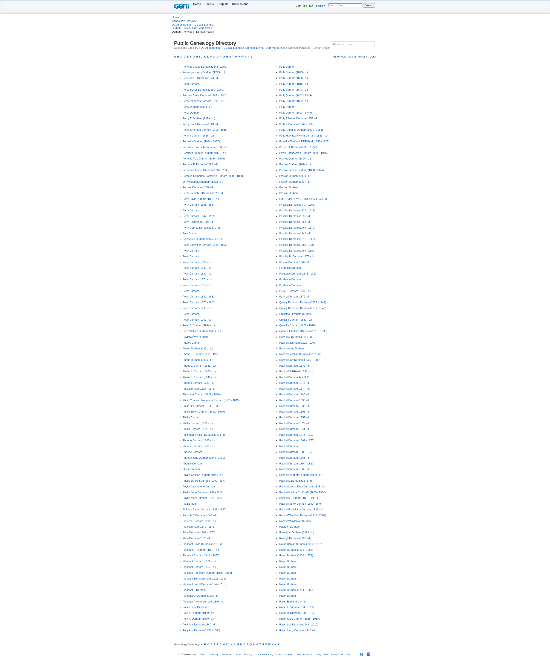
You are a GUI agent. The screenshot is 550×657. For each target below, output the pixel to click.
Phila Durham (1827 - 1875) (199, 388)
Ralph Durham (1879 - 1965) (296, 549)
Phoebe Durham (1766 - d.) (199, 446)
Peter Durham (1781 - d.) (197, 319)
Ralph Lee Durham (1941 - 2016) (298, 624)
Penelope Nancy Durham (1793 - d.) (204, 72)
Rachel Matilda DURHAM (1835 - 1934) (302, 492)
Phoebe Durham (192, 452)
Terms (237, 654)
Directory (213, 654)
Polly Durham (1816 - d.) (293, 83)
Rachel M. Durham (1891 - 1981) (298, 497)
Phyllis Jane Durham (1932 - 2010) (203, 492)
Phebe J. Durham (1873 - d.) (199, 371)
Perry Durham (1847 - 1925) (199, 216)
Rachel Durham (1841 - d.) (294, 429)
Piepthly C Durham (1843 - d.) (200, 515)
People (209, 4)
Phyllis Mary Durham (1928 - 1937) (203, 497)
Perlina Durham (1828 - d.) (198, 135)
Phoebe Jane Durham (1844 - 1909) (204, 457)
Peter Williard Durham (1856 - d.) (202, 331)
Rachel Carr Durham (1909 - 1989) (299, 359)
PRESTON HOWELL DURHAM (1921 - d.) (303, 198)
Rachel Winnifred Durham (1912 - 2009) (302, 515)
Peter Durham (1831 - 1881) (199, 296)
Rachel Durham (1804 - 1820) (296, 463)
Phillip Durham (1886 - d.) (198, 423)
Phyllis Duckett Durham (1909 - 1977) (204, 480)
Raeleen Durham (289, 526)
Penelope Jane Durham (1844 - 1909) (205, 66)
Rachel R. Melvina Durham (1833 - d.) (301, 509)
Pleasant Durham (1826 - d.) (199, 561)
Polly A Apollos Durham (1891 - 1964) (301, 129)
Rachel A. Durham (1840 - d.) (296, 336)
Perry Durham (191, 210)
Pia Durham (190, 503)
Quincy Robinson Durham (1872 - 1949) (302, 302)
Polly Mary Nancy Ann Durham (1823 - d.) (303, 135)
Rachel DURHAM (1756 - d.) (296, 371)
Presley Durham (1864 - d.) (295, 158)
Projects (222, 4)
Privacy (248, 654)
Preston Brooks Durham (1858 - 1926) (301, 170)
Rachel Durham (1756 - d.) (294, 457)
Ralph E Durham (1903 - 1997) (297, 607)
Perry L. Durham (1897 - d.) (198, 221)
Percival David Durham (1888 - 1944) (204, 95)
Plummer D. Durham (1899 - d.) (201, 595)
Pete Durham (190, 233)
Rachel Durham (288, 446)
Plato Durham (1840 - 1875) (199, 526)
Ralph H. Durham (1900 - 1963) (297, 613)
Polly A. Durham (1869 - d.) (198, 613)
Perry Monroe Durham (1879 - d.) (202, 227)
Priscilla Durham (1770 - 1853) (297, 204)
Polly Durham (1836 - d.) (293, 78)
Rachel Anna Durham (291, 348)
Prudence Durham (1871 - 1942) (298, 273)
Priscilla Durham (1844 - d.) (295, 233)
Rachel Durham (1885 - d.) (294, 394)
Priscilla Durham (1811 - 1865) (297, 239)
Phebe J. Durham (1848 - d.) (199, 377)
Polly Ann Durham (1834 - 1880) (201, 630)
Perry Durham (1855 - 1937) (199, 204)
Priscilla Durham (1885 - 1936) (297, 244)
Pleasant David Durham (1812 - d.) (203, 544)
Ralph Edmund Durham (293, 601)
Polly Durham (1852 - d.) (293, 101)
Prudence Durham (290, 267)
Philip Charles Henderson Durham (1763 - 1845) (211, 400)
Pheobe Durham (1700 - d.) (199, 382)
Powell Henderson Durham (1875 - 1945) (303, 153)
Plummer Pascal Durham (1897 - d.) (204, 601)
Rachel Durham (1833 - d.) (294, 406)
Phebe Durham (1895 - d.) (198, 359)
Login (319, 6)
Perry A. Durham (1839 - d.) (198, 187)
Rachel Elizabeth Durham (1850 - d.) (300, 474)
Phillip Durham (191, 417)
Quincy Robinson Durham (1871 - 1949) (302, 308)
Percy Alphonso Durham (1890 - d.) (203, 101)
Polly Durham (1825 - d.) (293, 72)
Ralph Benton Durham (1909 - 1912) (300, 544)
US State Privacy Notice (268, 654)
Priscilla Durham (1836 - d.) (295, 216)
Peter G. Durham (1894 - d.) (199, 325)
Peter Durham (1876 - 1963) (199, 302)
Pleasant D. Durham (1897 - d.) (201, 549)
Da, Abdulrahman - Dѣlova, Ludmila (193, 24)
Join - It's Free (304, 6)
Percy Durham (191, 112)
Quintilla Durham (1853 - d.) (295, 319)
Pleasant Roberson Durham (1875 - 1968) (207, 572)
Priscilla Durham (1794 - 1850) (297, 250)
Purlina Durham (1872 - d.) (294, 296)
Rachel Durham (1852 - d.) (294, 417)
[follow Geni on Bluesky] (360, 654)
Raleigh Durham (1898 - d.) (295, 538)
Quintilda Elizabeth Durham (295, 314)
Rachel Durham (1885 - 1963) (296, 452)
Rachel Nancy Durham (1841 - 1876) (300, 503)
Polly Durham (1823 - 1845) (295, 112)
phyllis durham (191, 469)
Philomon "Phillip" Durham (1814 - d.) (204, 434)
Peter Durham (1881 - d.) (197, 273)
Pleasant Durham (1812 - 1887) (201, 555)
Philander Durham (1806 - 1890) (202, 394)
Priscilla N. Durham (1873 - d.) (297, 256)
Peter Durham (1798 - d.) (197, 308)
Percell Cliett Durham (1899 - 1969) (203, 89)
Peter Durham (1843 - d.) (197, 267)
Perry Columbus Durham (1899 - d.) (203, 193)
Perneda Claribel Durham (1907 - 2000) (206, 170)
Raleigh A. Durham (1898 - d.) (296, 532)
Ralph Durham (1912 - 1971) (296, 555)
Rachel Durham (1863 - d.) (294, 469)
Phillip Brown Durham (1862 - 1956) (204, 411)
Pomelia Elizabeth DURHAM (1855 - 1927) (304, 141)
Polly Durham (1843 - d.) (293, 89)
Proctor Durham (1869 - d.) (294, 262)
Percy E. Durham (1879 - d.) (199, 118)
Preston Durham (288, 187)
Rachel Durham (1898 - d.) (294, 400)
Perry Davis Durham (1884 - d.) (201, 198)
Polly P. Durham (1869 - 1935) (296, 124)
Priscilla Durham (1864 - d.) (295, 221)
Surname (226, 654)
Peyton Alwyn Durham (195, 336)
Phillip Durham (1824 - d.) (198, 429)
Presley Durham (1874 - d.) (295, 164)
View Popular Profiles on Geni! (354, 56)
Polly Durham (287, 66)
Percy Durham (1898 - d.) (197, 106)
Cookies (288, 654)
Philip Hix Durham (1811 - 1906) (201, 406)
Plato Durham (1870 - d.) (197, 538)
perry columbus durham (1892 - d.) (203, 181)
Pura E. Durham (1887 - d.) (295, 291)
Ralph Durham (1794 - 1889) (296, 590)
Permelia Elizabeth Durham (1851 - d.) (205, 147)
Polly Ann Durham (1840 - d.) (199, 624)
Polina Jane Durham (195, 607)
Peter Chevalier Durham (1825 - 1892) (205, 244)
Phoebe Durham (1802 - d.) (199, 440)
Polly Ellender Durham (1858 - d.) (298, 118)
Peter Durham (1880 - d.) (197, 262)
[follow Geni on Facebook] (367, 654)
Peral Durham (191, 83)
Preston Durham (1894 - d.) (295, 176)
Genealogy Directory (184, 21)
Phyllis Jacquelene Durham (199, 486)
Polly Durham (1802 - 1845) (295, 95)
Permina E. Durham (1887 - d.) (200, 164)
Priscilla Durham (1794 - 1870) (297, 227)
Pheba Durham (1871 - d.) (198, 348)
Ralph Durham (287, 561)
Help (349, 654)
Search (369, 5)
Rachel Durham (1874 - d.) (294, 388)
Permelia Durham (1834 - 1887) (201, 141)
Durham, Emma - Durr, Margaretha (192, 28)
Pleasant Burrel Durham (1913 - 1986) (205, 578)
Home (197, 4)
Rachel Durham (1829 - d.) (294, 423)
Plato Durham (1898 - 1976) (199, 532)
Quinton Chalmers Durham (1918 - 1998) (303, 331)
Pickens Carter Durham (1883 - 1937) (204, 509)
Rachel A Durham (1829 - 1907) (297, 342)
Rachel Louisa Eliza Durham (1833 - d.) (302, 486)
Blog (318, 654)
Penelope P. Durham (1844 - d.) (201, 78)
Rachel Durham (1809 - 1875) (296, 440)
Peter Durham (191, 250)
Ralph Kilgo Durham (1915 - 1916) (299, 618)
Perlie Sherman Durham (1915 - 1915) (205, 129)
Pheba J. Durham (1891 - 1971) (201, 354)
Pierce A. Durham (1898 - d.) (199, 521)
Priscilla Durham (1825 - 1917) (297, 210)
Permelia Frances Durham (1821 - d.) (204, 153)
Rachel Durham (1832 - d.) (294, 365)
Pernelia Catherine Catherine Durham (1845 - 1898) (213, 176)
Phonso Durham (192, 463)
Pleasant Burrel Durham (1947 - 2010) (205, 584)
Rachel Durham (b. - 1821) (294, 377)
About (203, 654)
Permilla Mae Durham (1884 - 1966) (204, 158)
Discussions (240, 4)
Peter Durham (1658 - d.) (197, 285)
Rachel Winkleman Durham (295, 521)
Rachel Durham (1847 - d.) (294, 382)
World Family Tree (333, 654)
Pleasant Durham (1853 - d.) (199, 567)
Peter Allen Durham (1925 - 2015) (202, 239)
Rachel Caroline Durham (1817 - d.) (300, 354)
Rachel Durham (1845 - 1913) (296, 434)
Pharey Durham (192, 342)
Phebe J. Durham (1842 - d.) (199, 365)
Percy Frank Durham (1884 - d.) (201, 124)
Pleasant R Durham (194, 590)
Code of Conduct (304, 654)
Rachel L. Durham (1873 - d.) (296, 480)
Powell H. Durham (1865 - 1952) (298, 147)
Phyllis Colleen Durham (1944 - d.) (203, 474)
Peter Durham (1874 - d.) (197, 279)
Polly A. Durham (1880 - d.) (198, 618)
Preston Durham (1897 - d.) (295, 181)
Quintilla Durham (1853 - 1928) (297, 325)
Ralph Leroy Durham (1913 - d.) (297, 630)
